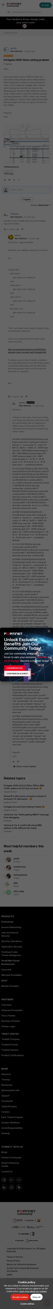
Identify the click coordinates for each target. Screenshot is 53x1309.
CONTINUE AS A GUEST (17, 673)
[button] (26, 1303)
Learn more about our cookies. (33, 1291)
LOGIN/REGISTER (14, 668)
